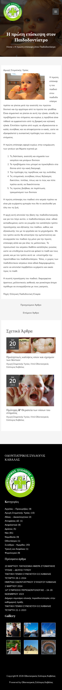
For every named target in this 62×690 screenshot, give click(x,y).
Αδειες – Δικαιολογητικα (16, 516)
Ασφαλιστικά (11, 524)
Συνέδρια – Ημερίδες (15, 544)
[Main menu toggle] (55, 11)
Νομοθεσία (10, 537)
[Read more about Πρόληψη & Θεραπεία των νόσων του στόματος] (30, 390)
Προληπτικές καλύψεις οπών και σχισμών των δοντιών (30, 358)
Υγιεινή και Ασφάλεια (15, 548)
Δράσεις (9, 528)
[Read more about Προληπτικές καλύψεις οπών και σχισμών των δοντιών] (31, 345)
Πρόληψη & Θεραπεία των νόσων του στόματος (28, 411)
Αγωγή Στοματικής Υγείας (15, 70)
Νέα (7, 532)
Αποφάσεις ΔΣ (12, 520)
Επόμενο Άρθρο (31, 312)
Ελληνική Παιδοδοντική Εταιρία (25, 294)
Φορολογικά (11, 552)
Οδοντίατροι (11, 540)
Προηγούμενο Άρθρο (31, 304)
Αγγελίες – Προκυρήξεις (16, 508)
